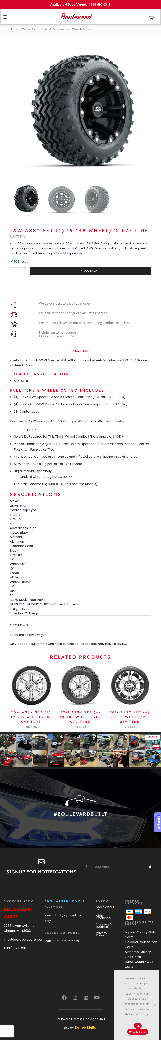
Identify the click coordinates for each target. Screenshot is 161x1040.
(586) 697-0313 (15, 948)
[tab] (80, 351)
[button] (151, 18)
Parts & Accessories (55, 29)
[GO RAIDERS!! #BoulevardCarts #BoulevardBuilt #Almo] (137, 758)
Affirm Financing (103, 916)
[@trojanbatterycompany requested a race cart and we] (8, 742)
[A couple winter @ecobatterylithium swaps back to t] (121, 742)
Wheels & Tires (82, 29)
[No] (154, 1005)
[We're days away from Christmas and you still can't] (153, 742)
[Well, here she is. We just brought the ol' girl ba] (105, 758)
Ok (138, 1025)
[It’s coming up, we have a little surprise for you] (24, 742)
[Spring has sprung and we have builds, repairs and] (105, 742)
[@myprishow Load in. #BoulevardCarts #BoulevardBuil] (8, 758)
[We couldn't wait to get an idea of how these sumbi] (88, 758)
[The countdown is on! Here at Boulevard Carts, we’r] (121, 758)
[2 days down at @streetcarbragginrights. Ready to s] (72, 742)
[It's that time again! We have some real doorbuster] (56, 758)
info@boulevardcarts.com (24, 939)
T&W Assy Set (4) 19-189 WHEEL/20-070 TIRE (80, 717)
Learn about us (105, 908)
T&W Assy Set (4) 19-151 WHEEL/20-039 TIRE (129, 717)
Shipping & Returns (104, 925)
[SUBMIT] (149, 867)
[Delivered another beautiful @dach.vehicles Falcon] (56, 742)
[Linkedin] (86, 998)
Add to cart (92, 270)
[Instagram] (75, 998)
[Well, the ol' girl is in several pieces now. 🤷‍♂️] (72, 758)
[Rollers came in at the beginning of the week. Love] (40, 758)
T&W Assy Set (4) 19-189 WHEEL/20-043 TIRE (31, 717)
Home (14, 29)
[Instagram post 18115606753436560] (137, 742)
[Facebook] (64, 998)
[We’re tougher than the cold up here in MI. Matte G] (40, 742)
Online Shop (30, 29)
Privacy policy (137, 1031)
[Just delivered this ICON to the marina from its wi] (88, 742)
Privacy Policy (101, 934)
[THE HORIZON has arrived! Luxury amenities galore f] (153, 758)
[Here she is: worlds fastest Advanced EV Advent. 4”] (24, 758)
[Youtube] (97, 998)
